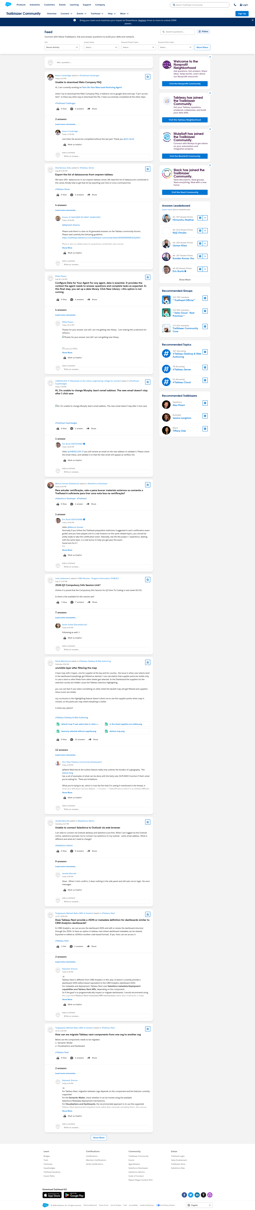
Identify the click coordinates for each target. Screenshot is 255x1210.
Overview (51, 13)
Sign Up (242, 13)
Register (142, 20)
